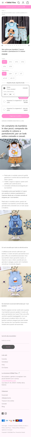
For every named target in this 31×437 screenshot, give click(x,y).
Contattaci (5, 362)
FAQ (3, 365)
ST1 (4, 62)
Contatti (4, 404)
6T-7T (13, 78)
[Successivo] (29, 45)
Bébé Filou (12, 432)
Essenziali (5, 395)
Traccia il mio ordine (8, 401)
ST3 (16, 62)
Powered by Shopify (20, 432)
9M (4, 74)
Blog (3, 407)
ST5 (4, 66)
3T (21, 74)
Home (3, 10)
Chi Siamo (5, 368)
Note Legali (4, 425)
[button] (15, 88)
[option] (15, 7)
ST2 (10, 62)
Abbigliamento (6, 398)
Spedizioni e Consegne (7, 430)
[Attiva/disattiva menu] (2, 2)
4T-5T (5, 78)
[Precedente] (2, 45)
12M (10, 74)
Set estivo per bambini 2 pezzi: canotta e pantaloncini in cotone (14, 13)
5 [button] (14, 45)
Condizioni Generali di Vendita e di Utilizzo (18, 425)
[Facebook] (3, 413)
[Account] (23, 2)
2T (16, 74)
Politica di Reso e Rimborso (18, 427)
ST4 (22, 62)
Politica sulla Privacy (6, 427)
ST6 (10, 66)
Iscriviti (8, 347)
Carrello (4, 359)
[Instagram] (6, 413)
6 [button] (16, 45)
